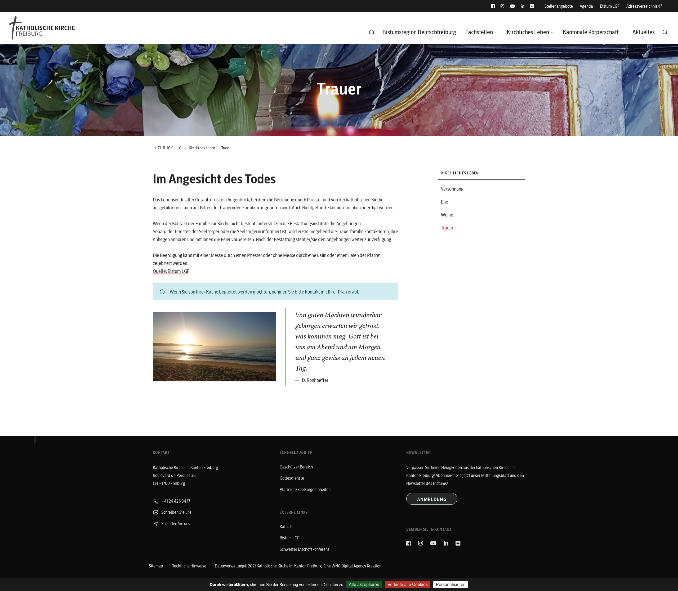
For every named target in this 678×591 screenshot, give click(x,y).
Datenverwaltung (229, 566)
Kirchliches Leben (528, 32)
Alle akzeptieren (364, 584)
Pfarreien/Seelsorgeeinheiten (305, 489)
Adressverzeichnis (642, 6)
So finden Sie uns (175, 523)
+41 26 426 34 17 (175, 501)
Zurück (165, 148)
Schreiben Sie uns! (176, 512)
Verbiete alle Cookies (407, 584)
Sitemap (156, 566)
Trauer (447, 228)
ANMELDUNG (432, 499)
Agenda (586, 6)
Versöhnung (452, 189)
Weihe (447, 215)
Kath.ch (286, 526)
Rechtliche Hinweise (189, 566)
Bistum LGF (609, 6)
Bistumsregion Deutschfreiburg (419, 32)
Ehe (444, 202)
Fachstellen (479, 32)
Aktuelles (643, 32)
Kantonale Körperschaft (591, 32)
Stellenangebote (559, 6)
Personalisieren (451, 584)
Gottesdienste (292, 478)
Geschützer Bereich (296, 467)
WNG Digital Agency (349, 566)
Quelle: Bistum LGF (171, 271)
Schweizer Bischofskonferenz (304, 549)
